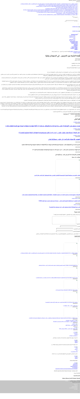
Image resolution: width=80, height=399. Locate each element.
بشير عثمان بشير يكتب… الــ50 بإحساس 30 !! (68, 328)
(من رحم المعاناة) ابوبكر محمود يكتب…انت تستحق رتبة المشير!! (64, 207)
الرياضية (76, 44)
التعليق (78, 224)
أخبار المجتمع (72, 37)
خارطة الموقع (75, 386)
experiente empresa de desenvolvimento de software (66, 368)
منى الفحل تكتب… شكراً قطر (72, 325)
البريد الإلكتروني (76, 229)
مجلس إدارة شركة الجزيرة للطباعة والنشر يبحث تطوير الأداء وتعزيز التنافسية (62, 8)
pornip (76, 358)
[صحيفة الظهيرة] (76, 26)
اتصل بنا (76, 389)
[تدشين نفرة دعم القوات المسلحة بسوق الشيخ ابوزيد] (71, 288)
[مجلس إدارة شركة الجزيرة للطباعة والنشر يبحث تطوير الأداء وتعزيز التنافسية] (71, 301)
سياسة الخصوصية (73, 387)
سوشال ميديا (75, 46)
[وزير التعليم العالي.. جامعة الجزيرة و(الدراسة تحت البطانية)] (72, 320)
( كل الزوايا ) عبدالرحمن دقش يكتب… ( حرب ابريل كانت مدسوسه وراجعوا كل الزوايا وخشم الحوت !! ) (57, 12)
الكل (74, 38)
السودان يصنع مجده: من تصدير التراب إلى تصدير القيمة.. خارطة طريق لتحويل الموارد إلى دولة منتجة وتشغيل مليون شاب (51, 194)
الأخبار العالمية (74, 43)
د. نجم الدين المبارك (73, 335)
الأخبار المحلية (72, 35)
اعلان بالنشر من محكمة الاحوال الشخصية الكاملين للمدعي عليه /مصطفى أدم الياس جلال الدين (58, 14)
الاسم (78, 226)
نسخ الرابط (66, 114)
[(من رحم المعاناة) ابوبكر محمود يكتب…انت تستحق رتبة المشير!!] (77, 204)
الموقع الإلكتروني (76, 231)
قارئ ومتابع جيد (74, 351)
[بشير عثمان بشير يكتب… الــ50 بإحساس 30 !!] (76, 327)
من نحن (76, 385)
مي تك (66, 380)
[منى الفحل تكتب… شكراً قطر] (75, 324)
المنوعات (76, 45)
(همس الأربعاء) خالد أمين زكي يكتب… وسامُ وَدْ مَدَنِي (67, 13)
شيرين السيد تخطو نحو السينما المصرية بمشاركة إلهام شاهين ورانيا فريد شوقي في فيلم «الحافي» (57, 6)
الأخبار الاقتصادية (74, 41)
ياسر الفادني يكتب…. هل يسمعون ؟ (70, 305)
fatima (76, 342)
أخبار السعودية (74, 34)
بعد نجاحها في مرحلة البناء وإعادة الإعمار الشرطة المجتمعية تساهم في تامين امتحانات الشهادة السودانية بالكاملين (53, 318)
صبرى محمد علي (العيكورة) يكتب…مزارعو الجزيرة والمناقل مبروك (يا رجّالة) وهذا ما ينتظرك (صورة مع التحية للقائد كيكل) (52, 11)
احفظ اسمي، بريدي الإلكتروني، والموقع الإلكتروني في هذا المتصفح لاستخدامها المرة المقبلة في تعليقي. (57, 233)
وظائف (76, 49)
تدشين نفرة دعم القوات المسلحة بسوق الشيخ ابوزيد (67, 7)
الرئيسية (78, 51)
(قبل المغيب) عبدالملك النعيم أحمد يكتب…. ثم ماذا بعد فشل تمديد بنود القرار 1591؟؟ (59, 201)
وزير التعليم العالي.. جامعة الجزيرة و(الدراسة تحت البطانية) (65, 321)
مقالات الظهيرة (74, 48)
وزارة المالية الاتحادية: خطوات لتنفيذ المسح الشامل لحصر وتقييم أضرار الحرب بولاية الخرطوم (58, 5)
